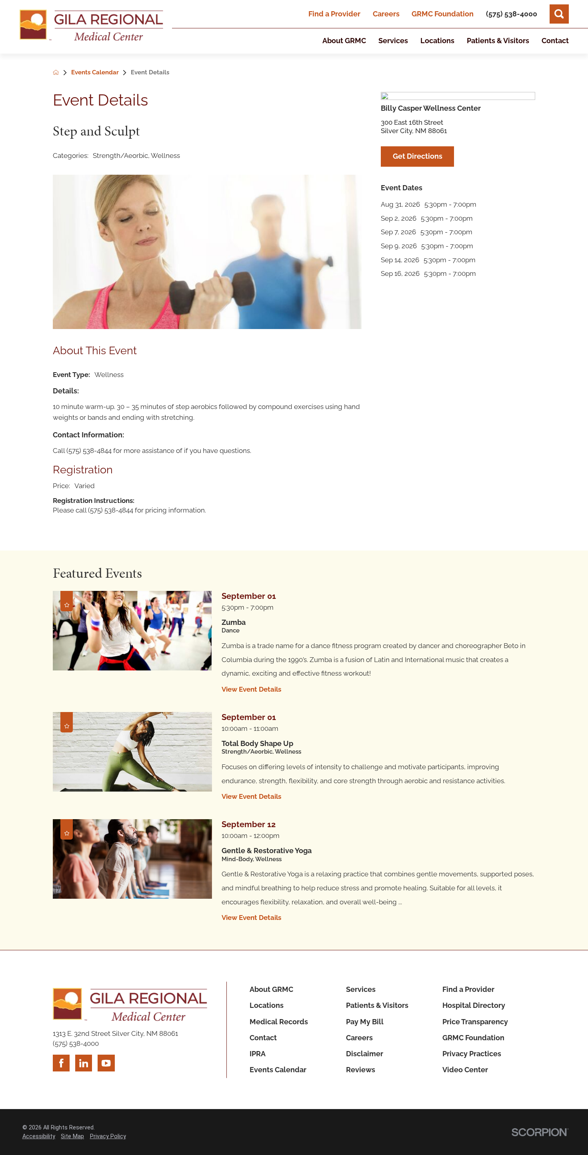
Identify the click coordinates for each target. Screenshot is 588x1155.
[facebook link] (61, 1063)
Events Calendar (278, 1069)
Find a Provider (334, 14)
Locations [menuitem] (437, 40)
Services (361, 989)
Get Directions (417, 156)
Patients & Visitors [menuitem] (498, 40)
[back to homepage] (62, 73)
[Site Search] (559, 14)
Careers (386, 14)
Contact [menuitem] (555, 40)
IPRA (258, 1053)
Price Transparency (475, 1021)
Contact (263, 1037)
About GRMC (271, 989)
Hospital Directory (473, 1005)
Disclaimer (364, 1053)
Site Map (72, 1136)
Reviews (360, 1069)
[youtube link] (106, 1063)
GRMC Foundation (443, 14)
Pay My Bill (365, 1021)
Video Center (465, 1069)
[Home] (91, 27)
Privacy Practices (471, 1053)
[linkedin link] (83, 1063)
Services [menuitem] (393, 40)
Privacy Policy (108, 1136)
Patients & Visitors (377, 1005)
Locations (267, 1005)
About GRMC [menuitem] (344, 40)
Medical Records (279, 1021)
